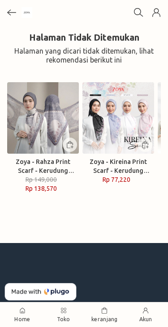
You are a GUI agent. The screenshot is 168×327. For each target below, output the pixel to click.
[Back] (12, 12)
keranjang (104, 319)
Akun (145, 319)
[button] (156, 12)
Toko (63, 319)
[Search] (138, 12)
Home (22, 319)
